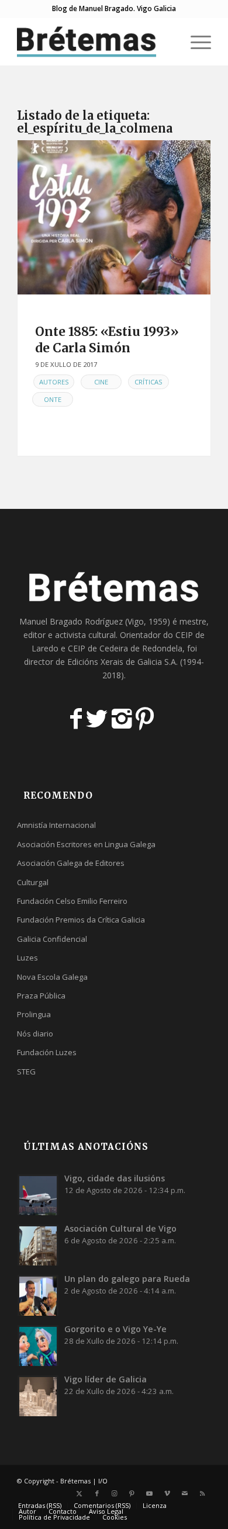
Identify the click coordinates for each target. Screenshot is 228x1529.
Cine (101, 381)
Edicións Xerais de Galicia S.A (121, 661)
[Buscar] (167, 41)
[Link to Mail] (185, 1493)
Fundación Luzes (47, 1052)
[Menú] (195, 41)
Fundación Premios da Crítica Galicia (81, 919)
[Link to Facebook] (97, 1493)
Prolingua (34, 1014)
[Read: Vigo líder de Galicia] (38, 1396)
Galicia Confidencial (52, 939)
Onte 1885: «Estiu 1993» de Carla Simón (107, 339)
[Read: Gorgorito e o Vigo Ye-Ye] (38, 1346)
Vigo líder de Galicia (105, 1379)
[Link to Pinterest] (132, 1493)
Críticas (148, 381)
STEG (26, 1071)
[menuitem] (167, 41)
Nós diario (35, 1033)
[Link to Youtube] (149, 1493)
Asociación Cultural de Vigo (120, 1228)
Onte (52, 399)
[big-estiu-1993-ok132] (114, 217)
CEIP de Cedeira (98, 648)
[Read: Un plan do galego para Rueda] (38, 1295)
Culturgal (33, 882)
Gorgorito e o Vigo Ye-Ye (115, 1328)
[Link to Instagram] (114, 1493)
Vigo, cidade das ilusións (114, 1178)
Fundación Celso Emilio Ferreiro (72, 901)
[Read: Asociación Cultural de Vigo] (38, 1245)
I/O (103, 1480)
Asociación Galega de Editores (71, 863)
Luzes (27, 957)
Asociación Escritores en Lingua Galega (86, 844)
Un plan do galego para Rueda (127, 1278)
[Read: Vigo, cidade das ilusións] (38, 1195)
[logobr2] (94, 41)
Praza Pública (41, 995)
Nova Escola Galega (52, 977)
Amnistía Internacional (56, 825)
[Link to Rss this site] (202, 1493)
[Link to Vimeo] (167, 1493)
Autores (54, 381)
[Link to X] (79, 1493)
